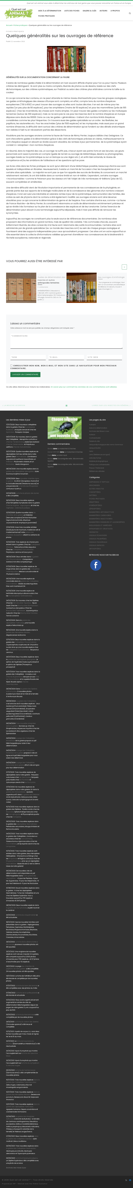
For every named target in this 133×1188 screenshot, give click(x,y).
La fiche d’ (27, 1158)
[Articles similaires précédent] (118, 267)
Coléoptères (95, 492)
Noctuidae (10, 464)
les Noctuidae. (30, 782)
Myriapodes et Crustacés (101, 529)
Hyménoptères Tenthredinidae (20, 596)
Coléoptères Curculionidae (23, 550)
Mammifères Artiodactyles (101, 512)
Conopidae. (17, 817)
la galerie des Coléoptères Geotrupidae (20, 1148)
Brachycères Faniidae (28, 613)
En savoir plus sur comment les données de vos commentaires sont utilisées (84, 387)
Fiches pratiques (20, 25)
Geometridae (21, 457)
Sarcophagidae (14, 814)
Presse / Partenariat (96, 468)
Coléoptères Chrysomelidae (25, 642)
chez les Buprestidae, (14, 677)
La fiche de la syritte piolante (27, 993)
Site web (93, 357)
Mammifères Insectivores (100, 519)
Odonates (93, 532)
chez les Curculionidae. (22, 447)
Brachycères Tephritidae (15, 611)
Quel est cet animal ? (20, 1180)
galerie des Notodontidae (15, 792)
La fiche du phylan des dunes (27, 493)
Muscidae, (10, 812)
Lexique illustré (94, 448)
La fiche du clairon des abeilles (27, 1022)
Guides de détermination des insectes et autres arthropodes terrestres (51, 280)
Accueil (9, 25)
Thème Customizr (40, 1184)
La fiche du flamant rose (25, 1015)
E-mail (53, 357)
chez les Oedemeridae (14, 444)
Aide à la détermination (98, 428)
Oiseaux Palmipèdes (98, 539)
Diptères (93, 495)
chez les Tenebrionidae (15, 442)
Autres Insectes (96, 489)
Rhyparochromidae (13, 861)
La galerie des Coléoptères (26, 701)
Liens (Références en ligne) (99, 455)
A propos (92, 425)
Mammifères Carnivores (100, 515)
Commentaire (19, 336)
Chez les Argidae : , (18, 505)
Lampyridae (10, 846)
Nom (14, 357)
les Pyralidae (24, 780)
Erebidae (9, 462)
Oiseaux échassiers (98, 535)
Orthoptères (95, 549)
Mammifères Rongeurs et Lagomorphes (107, 522)
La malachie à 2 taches (67, 449)
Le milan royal (61, 455)
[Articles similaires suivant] (124, 267)
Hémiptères (94, 502)
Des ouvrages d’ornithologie (111, 277)
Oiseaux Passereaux (98, 542)
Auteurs (92, 435)
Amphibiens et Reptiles (99, 482)
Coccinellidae (11, 844)
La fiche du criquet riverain (26, 915)
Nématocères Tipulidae (22, 603)
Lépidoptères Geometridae (27, 824)
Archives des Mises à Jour (99, 431)
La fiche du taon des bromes (27, 986)
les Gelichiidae (25, 777)
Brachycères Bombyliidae (28, 606)
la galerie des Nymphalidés (16, 908)
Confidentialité (94, 438)
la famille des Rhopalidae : (28, 486)
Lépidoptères (95, 509)
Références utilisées (97, 471)
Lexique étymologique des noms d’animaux (106, 445)
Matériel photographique (98, 461)
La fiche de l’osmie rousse (25, 1070)
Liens (91, 451)
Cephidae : (18, 508)
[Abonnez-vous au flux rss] (126, 1180)
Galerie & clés (94, 441)
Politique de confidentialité (99, 465)
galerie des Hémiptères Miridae (18, 632)
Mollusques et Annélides (100, 525)
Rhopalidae (12, 859)
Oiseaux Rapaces (96, 545)
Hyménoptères (95, 505)
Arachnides (94, 485)
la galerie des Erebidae (30, 795)
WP (14, 1184)
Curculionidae (26, 839)
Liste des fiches (95, 458)
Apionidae (10, 432)
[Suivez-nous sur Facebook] (130, 1180)
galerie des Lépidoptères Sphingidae (20, 471)
